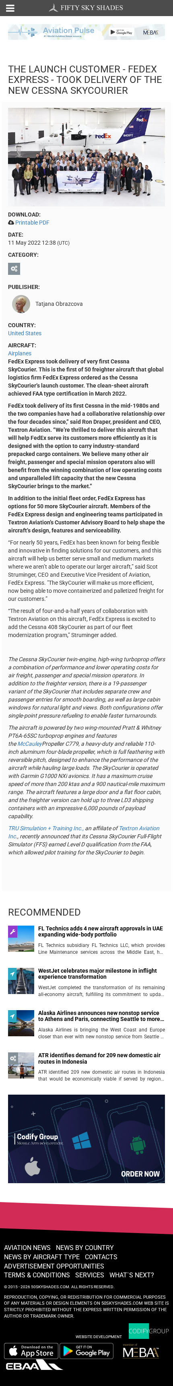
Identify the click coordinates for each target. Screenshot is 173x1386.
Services (89, 1275)
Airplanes (19, 353)
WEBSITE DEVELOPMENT (99, 1336)
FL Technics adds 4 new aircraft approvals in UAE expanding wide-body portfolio (100, 932)
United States (24, 333)
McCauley (29, 743)
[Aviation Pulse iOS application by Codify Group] (31, 1351)
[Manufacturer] (15, 269)
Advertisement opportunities (54, 1266)
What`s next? (131, 1275)
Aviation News (27, 1248)
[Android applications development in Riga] (86, 1142)
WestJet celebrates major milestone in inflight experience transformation (97, 974)
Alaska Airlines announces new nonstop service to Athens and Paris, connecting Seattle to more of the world (99, 1016)
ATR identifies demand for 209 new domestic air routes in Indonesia (99, 1058)
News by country (85, 1248)
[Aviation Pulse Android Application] (86, 31)
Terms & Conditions (37, 1275)
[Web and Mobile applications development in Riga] (149, 1331)
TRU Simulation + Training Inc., (46, 828)
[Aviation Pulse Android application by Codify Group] (91, 1351)
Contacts (101, 1257)
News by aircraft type (42, 1257)
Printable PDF (32, 222)
